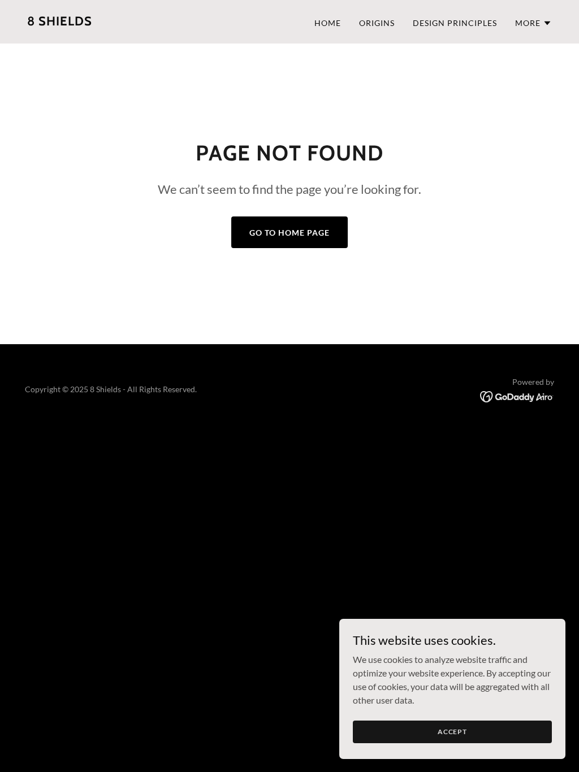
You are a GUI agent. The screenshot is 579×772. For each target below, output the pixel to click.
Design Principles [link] (455, 23)
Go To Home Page (289, 232)
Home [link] (327, 23)
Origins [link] (377, 23)
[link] (59, 21)
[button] (533, 23)
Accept (452, 731)
